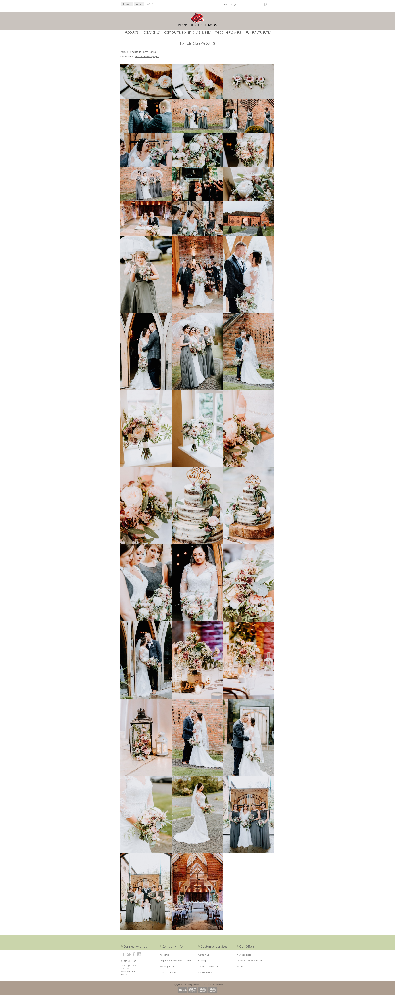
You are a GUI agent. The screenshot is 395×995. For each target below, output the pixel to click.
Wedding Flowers (228, 32)
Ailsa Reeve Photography (147, 56)
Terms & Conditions (208, 966)
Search (240, 966)
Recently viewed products (249, 960)
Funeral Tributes (258, 32)
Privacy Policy (205, 972)
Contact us (151, 32)
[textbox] (245, 4)
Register (126, 4)
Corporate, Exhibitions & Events (187, 32)
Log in (138, 4)
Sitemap (202, 960)
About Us (164, 954)
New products (244, 954)
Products (131, 32)
